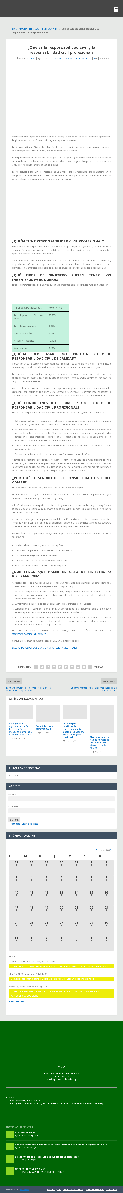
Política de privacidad (73, 1189)
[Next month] (111, 850)
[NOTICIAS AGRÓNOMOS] (45, 1172)
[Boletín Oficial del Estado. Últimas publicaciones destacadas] (10, 1159)
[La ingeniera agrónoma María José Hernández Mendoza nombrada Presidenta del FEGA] (21, 712)
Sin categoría (32, 1147)
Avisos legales (54, 1189)
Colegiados (33, 1135)
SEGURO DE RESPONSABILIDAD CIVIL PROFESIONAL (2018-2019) (44, 647)
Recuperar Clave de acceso (24, 823)
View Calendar (16, 1001)
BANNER (60, 1172)
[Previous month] (96, 850)
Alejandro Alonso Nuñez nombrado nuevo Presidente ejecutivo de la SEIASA (100, 742)
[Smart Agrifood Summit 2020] (48, 713)
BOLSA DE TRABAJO (25, 1132)
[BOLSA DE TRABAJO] (10, 1134)
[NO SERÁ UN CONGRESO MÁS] (10, 1171)
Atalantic (24, 1189)
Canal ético (111, 1189)
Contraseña (14, 806)
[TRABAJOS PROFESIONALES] (43, 28)
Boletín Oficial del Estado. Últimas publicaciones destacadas (47, 1156)
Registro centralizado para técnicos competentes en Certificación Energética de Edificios (61, 1144)
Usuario (12, 794)
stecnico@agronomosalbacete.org (29, 633)
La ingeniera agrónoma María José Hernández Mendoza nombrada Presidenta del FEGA (20, 729)
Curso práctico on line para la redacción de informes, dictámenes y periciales (59, 966)
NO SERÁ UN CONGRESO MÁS (30, 1169)
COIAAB (31, 58)
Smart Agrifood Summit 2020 (45, 727)
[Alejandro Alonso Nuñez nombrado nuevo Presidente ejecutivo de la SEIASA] (102, 719)
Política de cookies (95, 1189)
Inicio (14, 28)
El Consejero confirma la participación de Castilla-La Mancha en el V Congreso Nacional (74, 730)
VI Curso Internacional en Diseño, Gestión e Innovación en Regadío (52, 979)
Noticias (23, 28)
